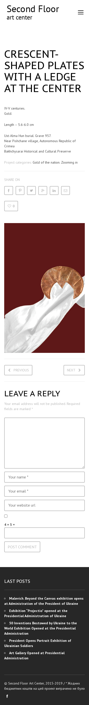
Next (71, 370)
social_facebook (7, 696)
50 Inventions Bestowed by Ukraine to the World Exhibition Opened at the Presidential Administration (40, 628)
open (81, 12)
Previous (21, 370)
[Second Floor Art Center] (32, 12)
